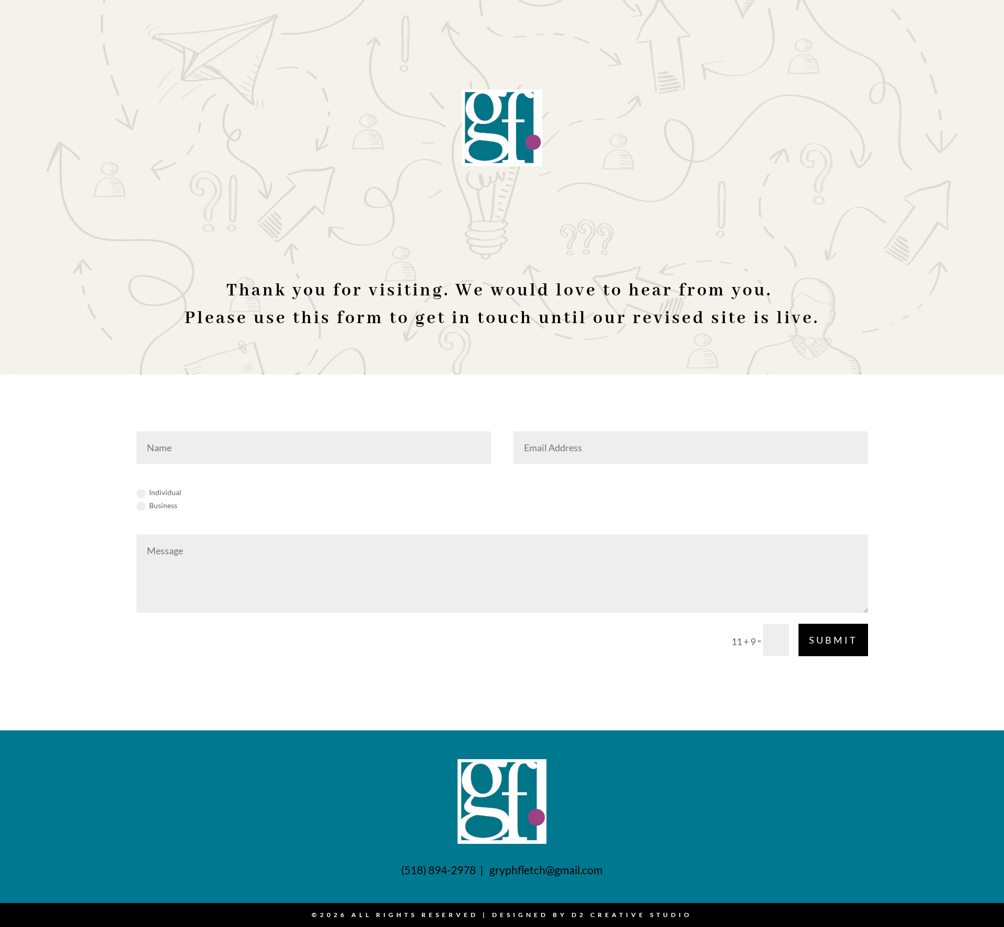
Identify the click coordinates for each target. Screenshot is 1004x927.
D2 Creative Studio (632, 915)
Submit (833, 640)
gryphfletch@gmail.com (545, 869)
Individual (165, 492)
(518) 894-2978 (439, 869)
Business (163, 505)
